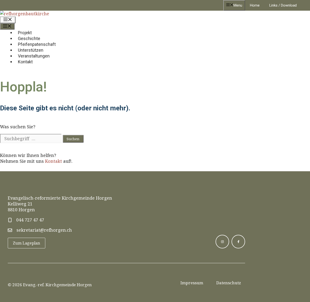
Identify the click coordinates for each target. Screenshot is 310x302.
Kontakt (25, 61)
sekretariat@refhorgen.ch (44, 230)
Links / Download (283, 5)
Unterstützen (30, 50)
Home (255, 5)
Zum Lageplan (26, 243)
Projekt (25, 32)
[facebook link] (238, 241)
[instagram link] (222, 241)
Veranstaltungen (34, 55)
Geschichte (29, 38)
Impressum (191, 283)
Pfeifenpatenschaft (37, 44)
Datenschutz (228, 283)
